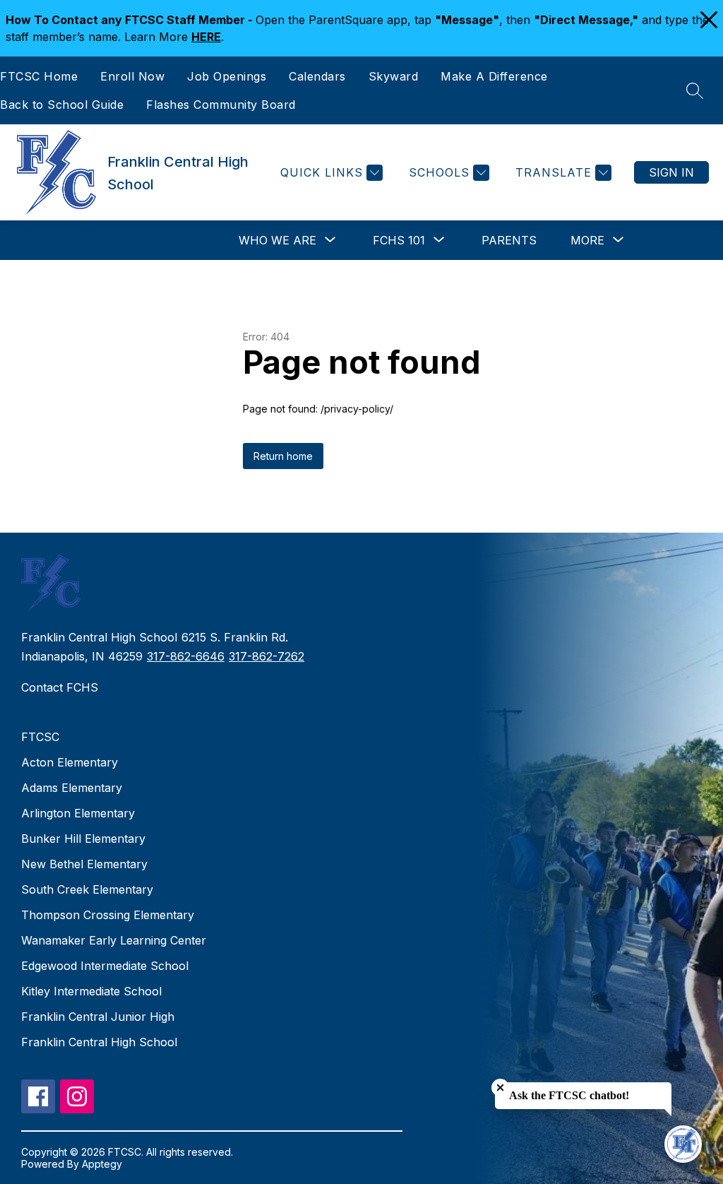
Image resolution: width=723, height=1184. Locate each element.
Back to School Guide (62, 104)
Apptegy (102, 1164)
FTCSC (40, 737)
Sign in (671, 172)
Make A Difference (494, 76)
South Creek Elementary (87, 889)
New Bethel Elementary (84, 864)
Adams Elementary (71, 788)
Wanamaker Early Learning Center (113, 940)
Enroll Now (132, 76)
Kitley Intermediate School (91, 991)
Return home (283, 456)
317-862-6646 (186, 656)
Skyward (394, 76)
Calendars (317, 76)
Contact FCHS (59, 687)
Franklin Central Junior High (97, 1017)
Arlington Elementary (78, 813)
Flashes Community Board (221, 104)
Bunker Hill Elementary (83, 838)
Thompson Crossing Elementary (107, 915)
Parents (509, 240)
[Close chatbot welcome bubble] (500, 1087)
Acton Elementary (69, 762)
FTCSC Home (39, 76)
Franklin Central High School (99, 1042)
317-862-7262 (266, 656)
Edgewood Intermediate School (105, 966)
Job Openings (226, 76)
